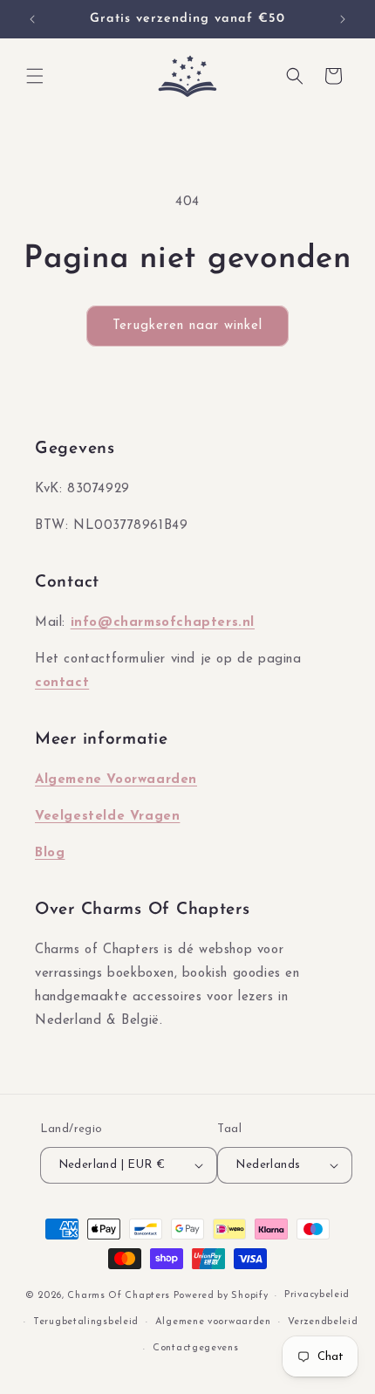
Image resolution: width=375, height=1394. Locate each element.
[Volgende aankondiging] (343, 19)
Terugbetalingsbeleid (86, 1322)
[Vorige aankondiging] (32, 19)
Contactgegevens (196, 1348)
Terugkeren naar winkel (187, 326)
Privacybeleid (317, 1295)
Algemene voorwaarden (213, 1322)
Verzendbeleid (323, 1322)
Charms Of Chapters (118, 1296)
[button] (35, 76)
